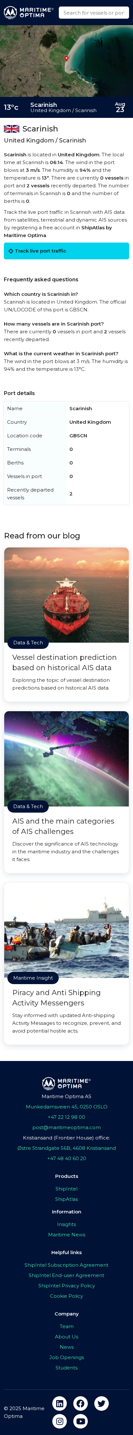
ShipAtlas (66, 1199)
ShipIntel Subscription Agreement (66, 1265)
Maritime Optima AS (66, 1096)
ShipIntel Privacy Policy (66, 1286)
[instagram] (59, 1421)
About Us (66, 1337)
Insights (66, 1224)
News (67, 1347)
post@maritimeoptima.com (66, 1127)
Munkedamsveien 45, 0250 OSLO (66, 1107)
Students (66, 1368)
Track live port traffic (40, 251)
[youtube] (80, 1421)
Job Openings (66, 1357)
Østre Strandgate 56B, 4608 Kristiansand (66, 1148)
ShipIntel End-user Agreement (66, 1275)
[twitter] (101, 1403)
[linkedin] (59, 1403)
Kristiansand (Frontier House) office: (66, 1138)
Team (67, 1326)
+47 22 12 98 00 (66, 1117)
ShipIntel (66, 1189)
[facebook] (80, 1403)
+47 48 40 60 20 (66, 1158)
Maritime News (66, 1235)
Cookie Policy (66, 1296)
